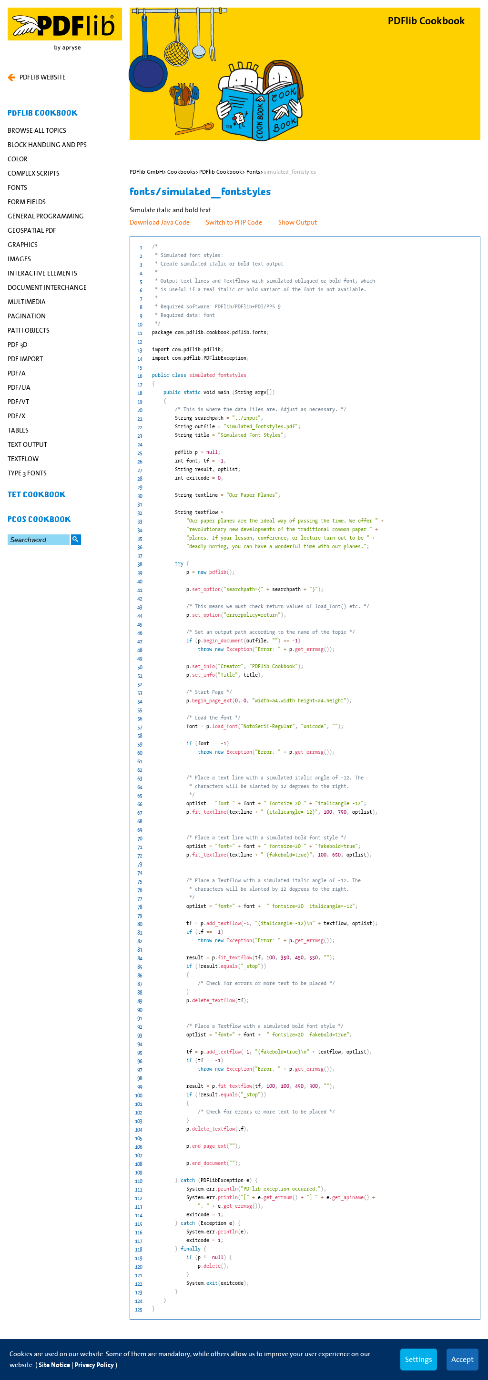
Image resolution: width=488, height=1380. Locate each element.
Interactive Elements (42, 273)
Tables (18, 430)
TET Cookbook (37, 495)
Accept (462, 1359)
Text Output (27, 444)
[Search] (76, 539)
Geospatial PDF (32, 230)
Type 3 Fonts (27, 473)
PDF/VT (18, 401)
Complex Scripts (34, 173)
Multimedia (27, 301)
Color (18, 159)
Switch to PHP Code (234, 222)
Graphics (23, 244)
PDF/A (17, 373)
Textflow (23, 458)
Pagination (27, 316)
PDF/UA (19, 387)
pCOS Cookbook (39, 519)
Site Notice (54, 1365)
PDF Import (25, 359)
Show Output (297, 222)
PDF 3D (17, 344)
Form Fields (27, 202)
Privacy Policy (94, 1365)
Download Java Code (160, 222)
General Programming (46, 216)
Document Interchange (47, 287)
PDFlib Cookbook (43, 113)
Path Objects (29, 330)
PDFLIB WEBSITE (43, 77)
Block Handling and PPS (47, 144)
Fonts (17, 187)
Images (19, 259)
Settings (418, 1359)
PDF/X (16, 416)
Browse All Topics (37, 130)
